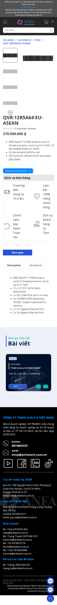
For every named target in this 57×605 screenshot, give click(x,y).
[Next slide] (45, 386)
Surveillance (24, 39)
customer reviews (25, 128)
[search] (51, 30)
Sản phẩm (8, 39)
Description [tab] (14, 265)
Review (13, 358)
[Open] (5, 22)
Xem (16, 386)
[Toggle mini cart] (46, 22)
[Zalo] (35, 463)
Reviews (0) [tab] (36, 265)
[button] (50, 52)
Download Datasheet (16, 170)
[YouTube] (8, 463)
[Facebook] (22, 463)
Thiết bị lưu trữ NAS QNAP (26, 368)
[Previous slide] (38, 386)
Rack (37, 39)
